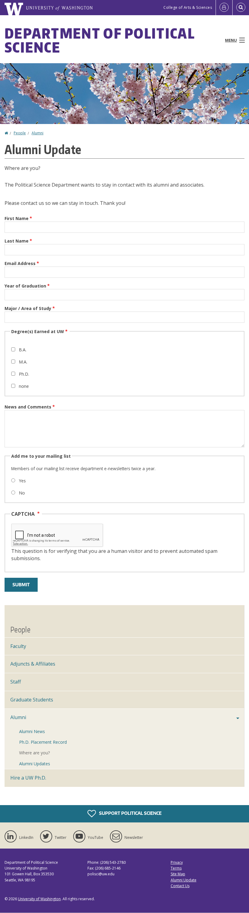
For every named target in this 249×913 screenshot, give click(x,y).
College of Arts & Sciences (187, 7)
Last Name (17, 241)
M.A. (23, 362)
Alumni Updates (34, 764)
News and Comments (28, 407)
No (22, 493)
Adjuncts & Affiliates (32, 663)
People (20, 133)
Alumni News (32, 731)
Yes (22, 481)
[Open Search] (241, 7)
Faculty (18, 646)
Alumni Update (183, 880)
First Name (17, 218)
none (24, 386)
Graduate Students (31, 699)
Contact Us (180, 885)
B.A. (22, 350)
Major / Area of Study (28, 308)
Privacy (177, 862)
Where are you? (34, 753)
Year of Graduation (25, 286)
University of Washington (39, 898)
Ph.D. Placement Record (43, 742)
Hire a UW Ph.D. (28, 777)
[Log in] (224, 7)
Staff (15, 681)
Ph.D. (24, 374)
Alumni (37, 133)
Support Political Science (130, 813)
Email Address (20, 263)
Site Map (178, 874)
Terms (176, 868)
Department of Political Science (100, 40)
